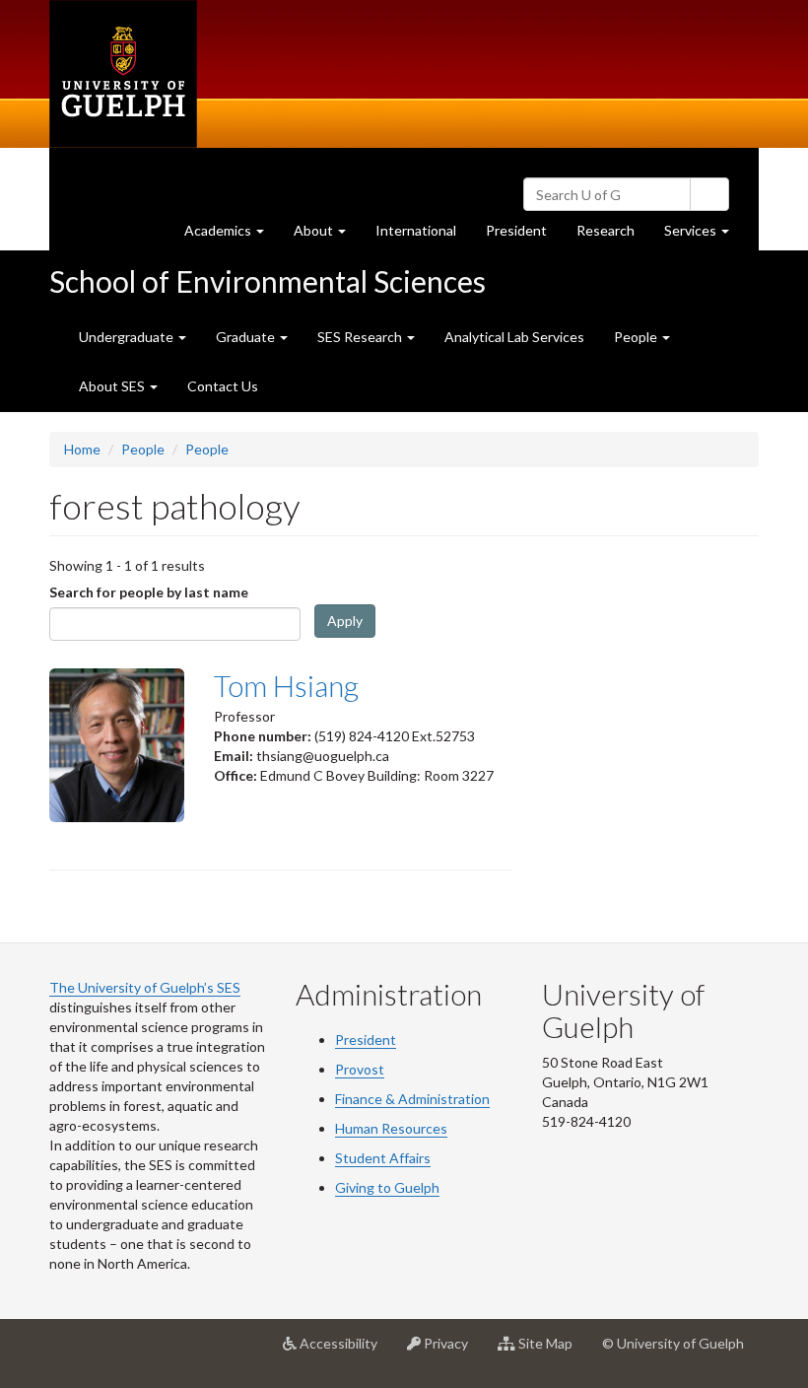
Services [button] (704, 235)
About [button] (327, 235)
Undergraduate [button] (127, 336)
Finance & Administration (412, 1098)
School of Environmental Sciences (267, 281)
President (516, 230)
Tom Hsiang (286, 685)
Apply (345, 620)
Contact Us (222, 386)
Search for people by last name (148, 592)
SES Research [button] (361, 336)
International (415, 230)
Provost (359, 1069)
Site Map (551, 1351)
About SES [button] (113, 386)
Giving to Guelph (387, 1187)
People (143, 449)
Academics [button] (231, 235)
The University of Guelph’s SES (144, 987)
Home (82, 449)
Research (612, 235)
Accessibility (344, 1351)
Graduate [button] (247, 336)
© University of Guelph (673, 1343)
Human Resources (391, 1128)
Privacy (452, 1351)
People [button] (637, 336)
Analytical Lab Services (514, 336)
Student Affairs (383, 1157)
